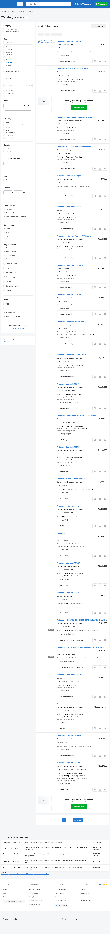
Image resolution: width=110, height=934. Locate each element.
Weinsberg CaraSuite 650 (11, 842)
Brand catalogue (34, 904)
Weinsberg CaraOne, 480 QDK (69, 176)
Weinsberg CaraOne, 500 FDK (69, 41)
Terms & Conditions (35, 889)
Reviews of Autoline (35, 900)
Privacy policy (33, 893)
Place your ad (79, 107)
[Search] (28, 4)
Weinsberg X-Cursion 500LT (68, 506)
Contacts (6, 897)
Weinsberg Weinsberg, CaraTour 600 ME (73, 68)
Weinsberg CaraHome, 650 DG (69, 207)
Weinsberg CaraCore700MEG (69, 563)
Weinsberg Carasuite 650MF (68, 447)
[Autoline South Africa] (8, 4)
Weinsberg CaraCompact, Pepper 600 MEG (74, 117)
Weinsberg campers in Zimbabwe (37, 874)
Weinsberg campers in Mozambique (13, 874)
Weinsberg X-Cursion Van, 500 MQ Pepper (74, 146)
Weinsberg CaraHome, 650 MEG (70, 265)
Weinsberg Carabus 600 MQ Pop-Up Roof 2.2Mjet (77, 415)
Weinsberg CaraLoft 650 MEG (69, 763)
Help (4, 893)
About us (6, 889)
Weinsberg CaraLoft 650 (11, 861)
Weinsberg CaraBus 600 (11, 848)
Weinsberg (61, 533)
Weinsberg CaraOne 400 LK (68, 593)
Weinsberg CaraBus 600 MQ (11, 855)
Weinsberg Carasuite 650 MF (68, 384)
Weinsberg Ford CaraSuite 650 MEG (71, 478)
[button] (100, 61)
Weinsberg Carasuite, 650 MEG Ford (71, 321)
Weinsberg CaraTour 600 (11, 868)
